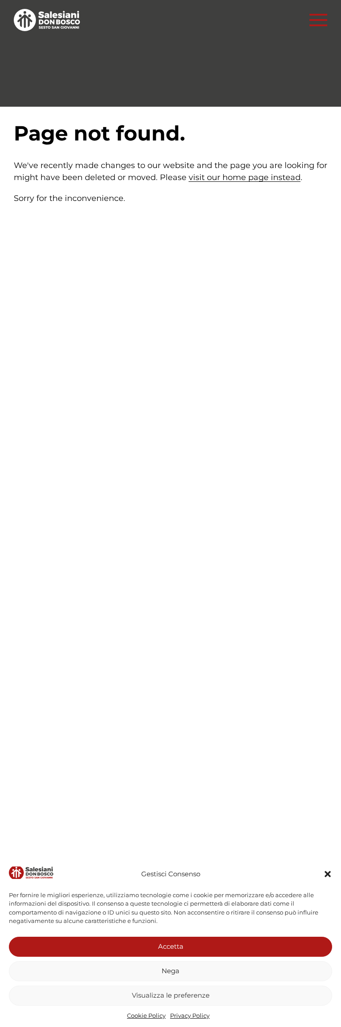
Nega (170, 971)
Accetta (170, 946)
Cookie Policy (146, 1015)
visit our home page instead (245, 177)
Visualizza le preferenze (171, 995)
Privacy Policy (190, 1015)
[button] (327, 874)
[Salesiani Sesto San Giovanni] (49, 20)
